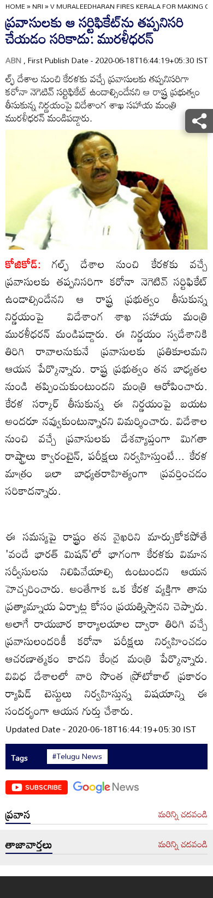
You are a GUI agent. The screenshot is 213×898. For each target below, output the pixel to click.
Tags (19, 758)
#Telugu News (77, 756)
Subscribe (43, 786)
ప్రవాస (18, 814)
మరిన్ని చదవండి (183, 815)
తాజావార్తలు (28, 844)
